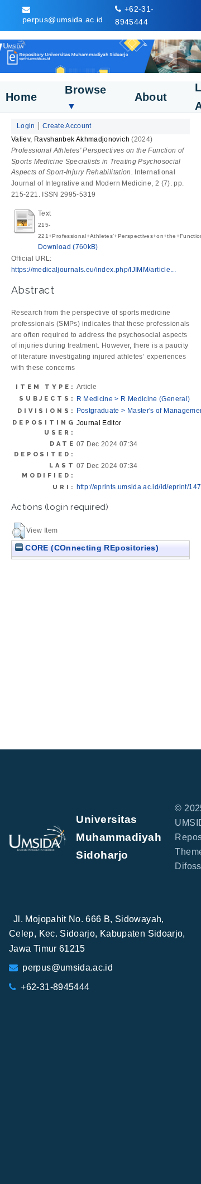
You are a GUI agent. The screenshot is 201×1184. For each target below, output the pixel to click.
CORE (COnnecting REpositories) (91, 548)
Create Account (67, 126)
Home (21, 97)
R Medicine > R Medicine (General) (133, 399)
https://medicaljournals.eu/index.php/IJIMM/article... (93, 270)
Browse (85, 97)
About (151, 97)
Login (26, 126)
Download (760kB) (68, 247)
